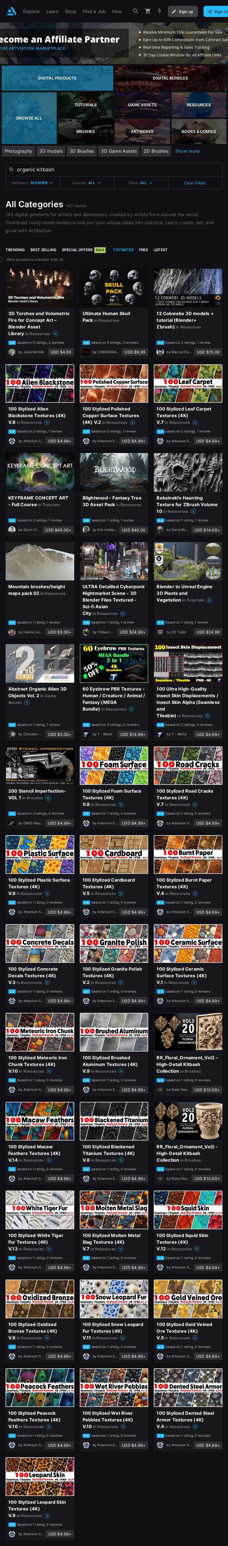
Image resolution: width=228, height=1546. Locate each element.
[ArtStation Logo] (11, 11)
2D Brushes (156, 151)
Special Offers (83, 250)
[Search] (135, 11)
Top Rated (123, 250)
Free (143, 250)
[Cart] (148, 11)
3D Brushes (82, 151)
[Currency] (159, 11)
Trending (15, 250)
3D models (51, 151)
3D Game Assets (119, 151)
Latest (161, 250)
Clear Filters (195, 182)
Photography (18, 151)
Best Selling (44, 250)
